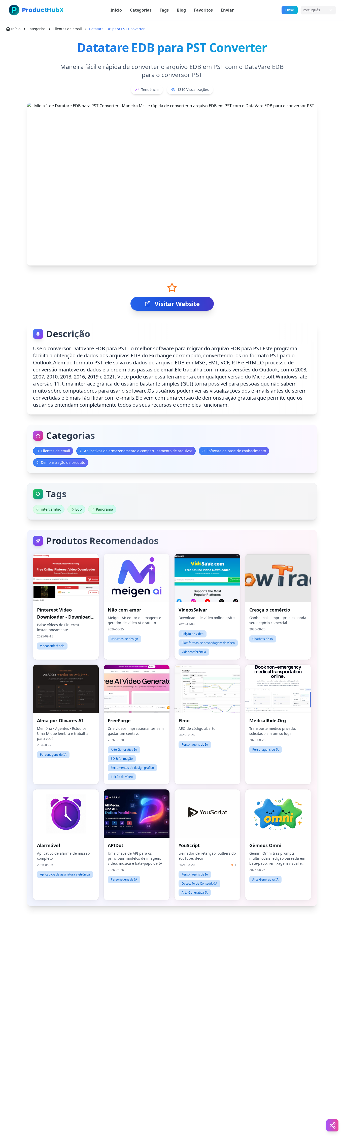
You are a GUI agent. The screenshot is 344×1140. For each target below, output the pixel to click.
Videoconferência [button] (52, 646)
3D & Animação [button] (122, 758)
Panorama (104, 509)
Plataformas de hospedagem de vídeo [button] (208, 643)
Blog (181, 10)
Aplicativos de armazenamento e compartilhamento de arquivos (138, 450)
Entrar (289, 10)
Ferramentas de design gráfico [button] (132, 768)
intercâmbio (51, 509)
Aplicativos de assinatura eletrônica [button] (65, 874)
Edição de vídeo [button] (192, 634)
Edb (78, 509)
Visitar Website (177, 303)
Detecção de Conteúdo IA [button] (199, 883)
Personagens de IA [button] (53, 754)
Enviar (227, 10)
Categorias (141, 10)
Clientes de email (67, 28)
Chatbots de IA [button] (262, 639)
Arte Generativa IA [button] (124, 749)
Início (116, 10)
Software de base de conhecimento (236, 450)
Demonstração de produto (63, 462)
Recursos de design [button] (124, 639)
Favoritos (203, 10)
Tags (164, 10)
